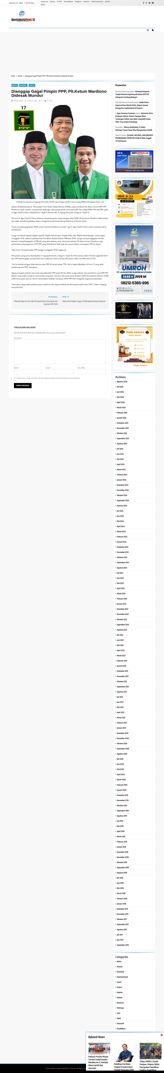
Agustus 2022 (122, 629)
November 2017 (122, 914)
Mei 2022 (120, 645)
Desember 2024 (122, 485)
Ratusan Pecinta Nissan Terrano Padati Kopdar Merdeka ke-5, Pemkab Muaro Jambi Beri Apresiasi (98, 1062)
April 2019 (121, 831)
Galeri (119, 982)
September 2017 (123, 924)
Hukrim (86, 1)
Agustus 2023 (122, 567)
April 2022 (121, 650)
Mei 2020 (120, 769)
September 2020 (123, 748)
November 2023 (123, 552)
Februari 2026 (122, 412)
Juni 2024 (120, 516)
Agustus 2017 (122, 929)
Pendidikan (68, 1)
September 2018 (123, 867)
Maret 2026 (121, 407)
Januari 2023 (121, 604)
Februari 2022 (122, 660)
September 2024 (123, 500)
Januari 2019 (121, 847)
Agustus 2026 (122, 381)
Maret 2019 (121, 836)
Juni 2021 (120, 702)
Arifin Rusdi (18, 101)
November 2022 (123, 614)
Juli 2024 (120, 511)
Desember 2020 (122, 733)
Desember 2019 (122, 795)
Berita (107, 1)
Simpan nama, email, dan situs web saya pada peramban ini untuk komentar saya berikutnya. (48, 378)
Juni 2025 (120, 454)
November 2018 (123, 857)
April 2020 (121, 774)
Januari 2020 (121, 790)
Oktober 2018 (122, 862)
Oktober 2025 (122, 433)
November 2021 (122, 676)
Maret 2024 (121, 531)
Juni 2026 (120, 392)
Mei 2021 (120, 707)
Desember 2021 (122, 671)
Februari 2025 (122, 474)
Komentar (18, 338)
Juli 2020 (120, 759)
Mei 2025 (120, 459)
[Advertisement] (82, 50)
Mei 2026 (120, 397)
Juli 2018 (120, 878)
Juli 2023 (120, 573)
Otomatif (120, 1023)
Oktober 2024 (122, 495)
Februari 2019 (122, 841)
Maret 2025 (121, 469)
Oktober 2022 (122, 619)
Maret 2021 (121, 717)
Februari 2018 (122, 898)
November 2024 (123, 490)
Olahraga (120, 1008)
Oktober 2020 (122, 743)
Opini (43, 4)
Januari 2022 (121, 666)
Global (52, 1)
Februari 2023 (122, 598)
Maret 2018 (121, 893)
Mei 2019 (120, 826)
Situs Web (81, 368)
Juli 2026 (120, 386)
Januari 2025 (121, 480)
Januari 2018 (121, 903)
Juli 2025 (120, 448)
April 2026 (121, 402)
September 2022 (123, 624)
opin (118, 1013)
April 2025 (121, 464)
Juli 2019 (120, 821)
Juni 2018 (120, 883)
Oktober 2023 (122, 557)
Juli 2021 (120, 697)
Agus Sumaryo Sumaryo (126, 113)
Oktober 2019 (122, 805)
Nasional (44, 1)
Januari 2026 (121, 417)
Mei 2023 (120, 583)
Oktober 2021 (122, 681)
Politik (59, 1)
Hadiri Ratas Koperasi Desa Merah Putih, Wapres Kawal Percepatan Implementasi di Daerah (132, 105)
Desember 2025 (122, 423)
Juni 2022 (120, 640)
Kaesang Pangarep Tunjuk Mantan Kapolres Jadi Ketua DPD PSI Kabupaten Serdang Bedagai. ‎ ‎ (132, 94)
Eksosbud (120, 971)
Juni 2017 (120, 940)
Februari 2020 (122, 785)
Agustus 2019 (122, 815)
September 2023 (123, 562)
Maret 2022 (121, 655)
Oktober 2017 (122, 919)
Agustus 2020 (122, 753)
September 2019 (123, 810)
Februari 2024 (122, 536)
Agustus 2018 (122, 872)
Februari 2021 (122, 722)
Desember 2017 (122, 909)
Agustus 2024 (122, 505)
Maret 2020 (121, 779)
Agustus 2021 (122, 691)
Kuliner (119, 997)
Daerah (119, 966)
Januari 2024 (121, 542)
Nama (16, 368)
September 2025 (123, 438)
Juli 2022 (120, 635)
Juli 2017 (120, 934)
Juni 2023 (120, 578)
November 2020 (123, 738)
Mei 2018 (120, 888)
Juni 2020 (120, 764)
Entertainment (97, 1)
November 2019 (123, 800)
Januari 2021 (121, 728)
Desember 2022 (122, 609)
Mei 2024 (120, 521)
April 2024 (121, 526)
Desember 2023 (122, 547)
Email (48, 368)
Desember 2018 (122, 852)
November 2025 (123, 428)
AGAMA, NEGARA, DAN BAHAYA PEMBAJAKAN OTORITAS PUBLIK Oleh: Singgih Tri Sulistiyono (134, 138)
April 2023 (121, 588)
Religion (78, 1)
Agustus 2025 (122, 443)
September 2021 (123, 686)
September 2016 (123, 945)
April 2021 (120, 712)
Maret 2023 (121, 593)
